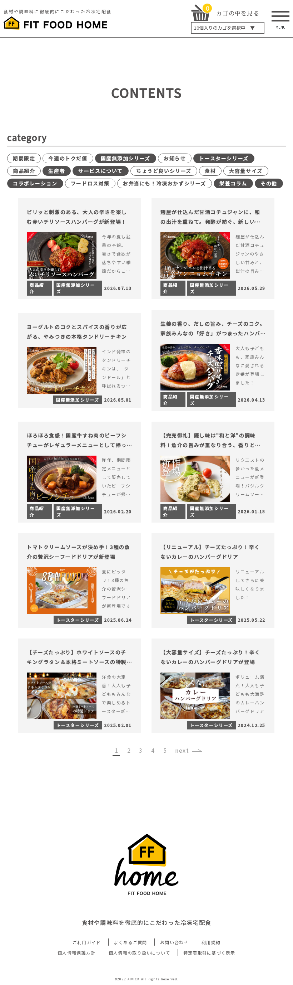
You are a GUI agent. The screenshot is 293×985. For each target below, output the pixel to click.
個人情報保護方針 (76, 953)
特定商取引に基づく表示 (209, 953)
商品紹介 (24, 170)
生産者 (56, 170)
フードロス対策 (90, 183)
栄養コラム (233, 183)
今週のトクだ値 (67, 158)
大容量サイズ (246, 170)
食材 (210, 170)
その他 (268, 183)
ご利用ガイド (87, 942)
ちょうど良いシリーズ (164, 170)
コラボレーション (35, 183)
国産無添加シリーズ (125, 158)
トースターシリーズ (223, 158)
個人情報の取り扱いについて (139, 953)
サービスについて (100, 170)
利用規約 (211, 942)
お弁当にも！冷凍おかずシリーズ (164, 183)
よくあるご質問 (130, 942)
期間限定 (24, 158)
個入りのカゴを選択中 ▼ (224, 27)
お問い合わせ (174, 942)
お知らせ (175, 158)
